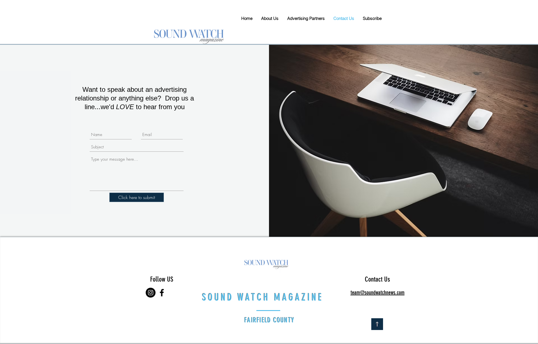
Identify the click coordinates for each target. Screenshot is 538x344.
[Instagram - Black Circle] (151, 293)
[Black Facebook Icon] (162, 293)
